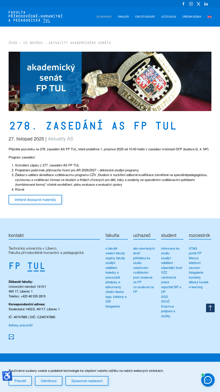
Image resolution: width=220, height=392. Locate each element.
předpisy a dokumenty (113, 284)
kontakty (195, 277)
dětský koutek (199, 282)
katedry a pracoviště (112, 274)
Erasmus (167, 306)
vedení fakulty (115, 253)
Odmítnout (49, 380)
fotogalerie (112, 306)
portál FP (195, 253)
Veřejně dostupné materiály (35, 199)
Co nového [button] (104, 16)
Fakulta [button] (123, 16)
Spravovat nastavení (86, 380)
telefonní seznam (195, 265)
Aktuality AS (60, 138)
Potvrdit (20, 380)
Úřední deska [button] (191, 16)
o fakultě (111, 248)
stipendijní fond (171, 267)
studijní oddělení (111, 265)
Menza (194, 258)
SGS (164, 296)
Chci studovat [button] (145, 16)
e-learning (196, 287)
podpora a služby (168, 313)
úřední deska (114, 291)
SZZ (164, 272)
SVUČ (165, 301)
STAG (193, 248)
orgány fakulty (115, 258)
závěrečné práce (168, 279)
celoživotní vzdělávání (140, 270)
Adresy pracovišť (20, 325)
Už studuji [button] (168, 16)
